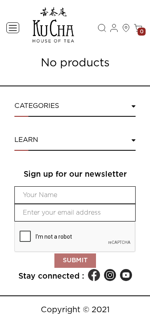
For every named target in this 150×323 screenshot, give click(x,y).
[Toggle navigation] (12, 27)
